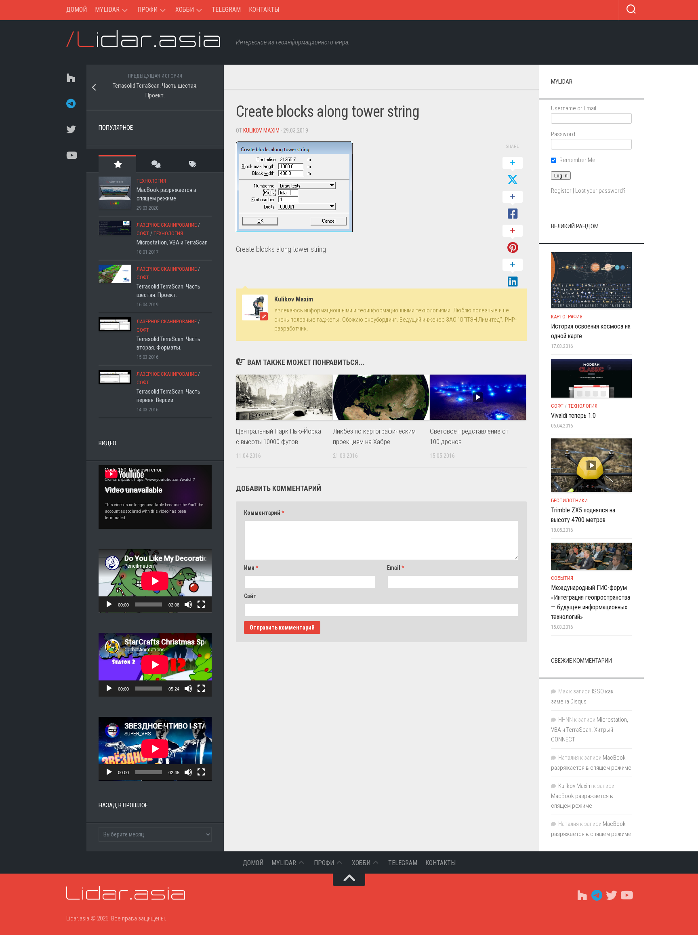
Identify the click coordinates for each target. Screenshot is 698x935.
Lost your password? (600, 190)
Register (561, 190)
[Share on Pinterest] (512, 240)
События (562, 578)
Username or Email (573, 108)
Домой (76, 9)
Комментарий (264, 513)
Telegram (226, 9)
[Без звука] (188, 604)
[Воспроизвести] (109, 604)
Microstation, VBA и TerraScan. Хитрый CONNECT (589, 729)
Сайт (250, 596)
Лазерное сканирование (167, 225)
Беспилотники (569, 500)
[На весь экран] (201, 604)
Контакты (264, 9)
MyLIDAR (107, 9)
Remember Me (577, 160)
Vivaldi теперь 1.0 (573, 415)
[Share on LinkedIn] (512, 274)
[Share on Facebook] (512, 206)
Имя (251, 567)
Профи (147, 9)
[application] (155, 497)
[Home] (70, 78)
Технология (151, 181)
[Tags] (193, 164)
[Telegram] (70, 103)
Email (395, 567)
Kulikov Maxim (261, 130)
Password (563, 134)
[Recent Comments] (155, 164)
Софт (143, 233)
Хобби (184, 9)
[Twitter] (70, 129)
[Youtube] (70, 155)
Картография (566, 317)
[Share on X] (512, 172)
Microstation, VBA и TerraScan (172, 242)
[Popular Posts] (117, 164)
